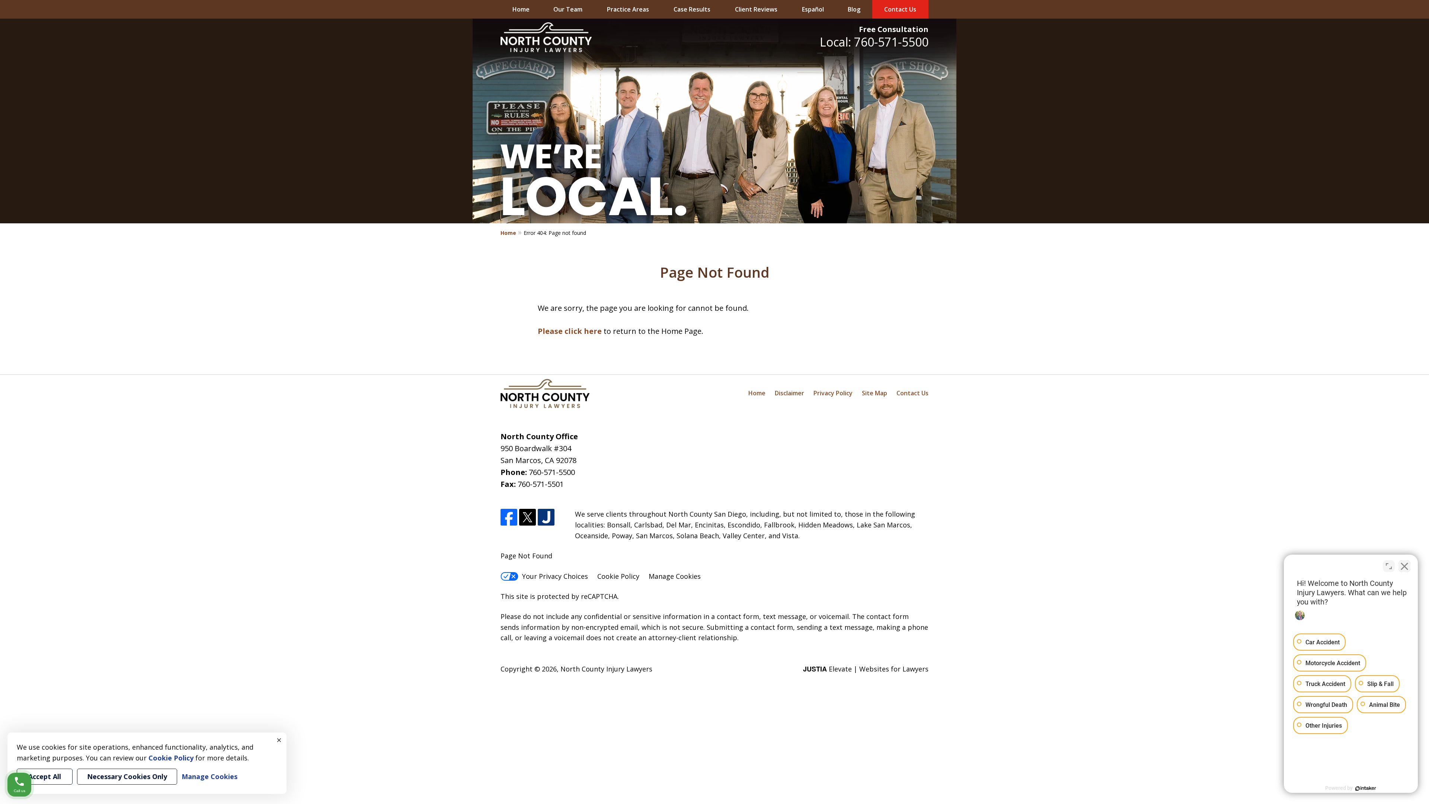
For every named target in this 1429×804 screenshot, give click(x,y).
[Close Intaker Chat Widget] (1404, 566)
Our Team (567, 9)
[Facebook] (509, 517)
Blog (854, 9)
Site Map (874, 393)
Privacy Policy (833, 393)
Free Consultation (893, 29)
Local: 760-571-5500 (874, 42)
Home (521, 9)
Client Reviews (756, 9)
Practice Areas (628, 9)
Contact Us (900, 9)
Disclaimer (789, 393)
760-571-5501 (541, 484)
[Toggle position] (1389, 566)
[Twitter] (527, 517)
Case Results (692, 9)
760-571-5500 (552, 472)
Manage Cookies (675, 576)
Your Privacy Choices (555, 576)
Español (813, 9)
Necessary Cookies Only (127, 776)
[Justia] (546, 517)
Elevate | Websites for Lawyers (865, 668)
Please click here (570, 331)
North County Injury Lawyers (606, 668)
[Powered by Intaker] (1366, 788)
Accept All (44, 776)
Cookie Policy (618, 576)
